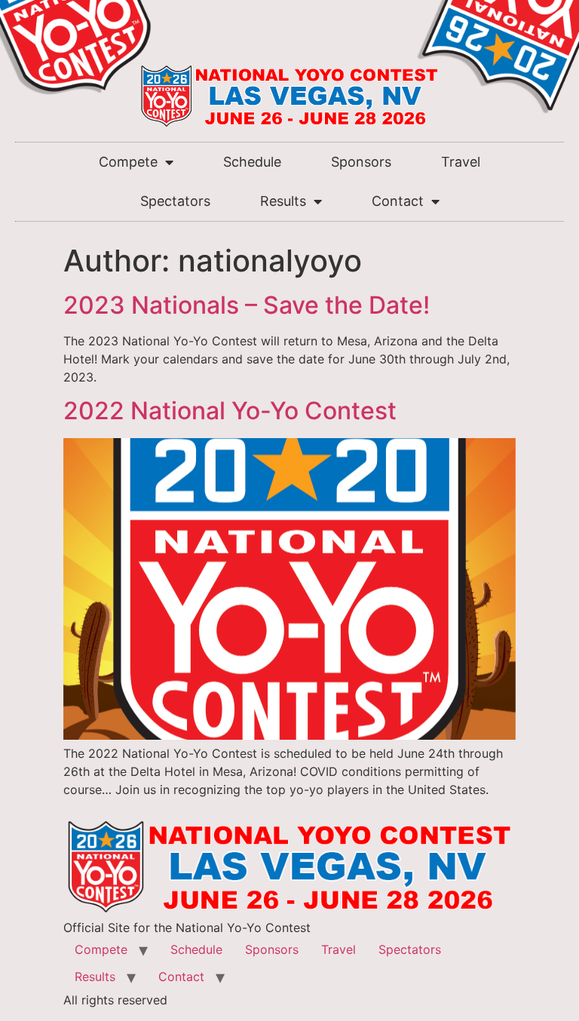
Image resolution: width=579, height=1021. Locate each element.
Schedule (252, 162)
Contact (398, 201)
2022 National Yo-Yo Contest (230, 410)
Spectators (175, 201)
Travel (460, 162)
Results (283, 201)
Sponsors (361, 162)
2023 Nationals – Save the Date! (246, 305)
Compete (128, 162)
